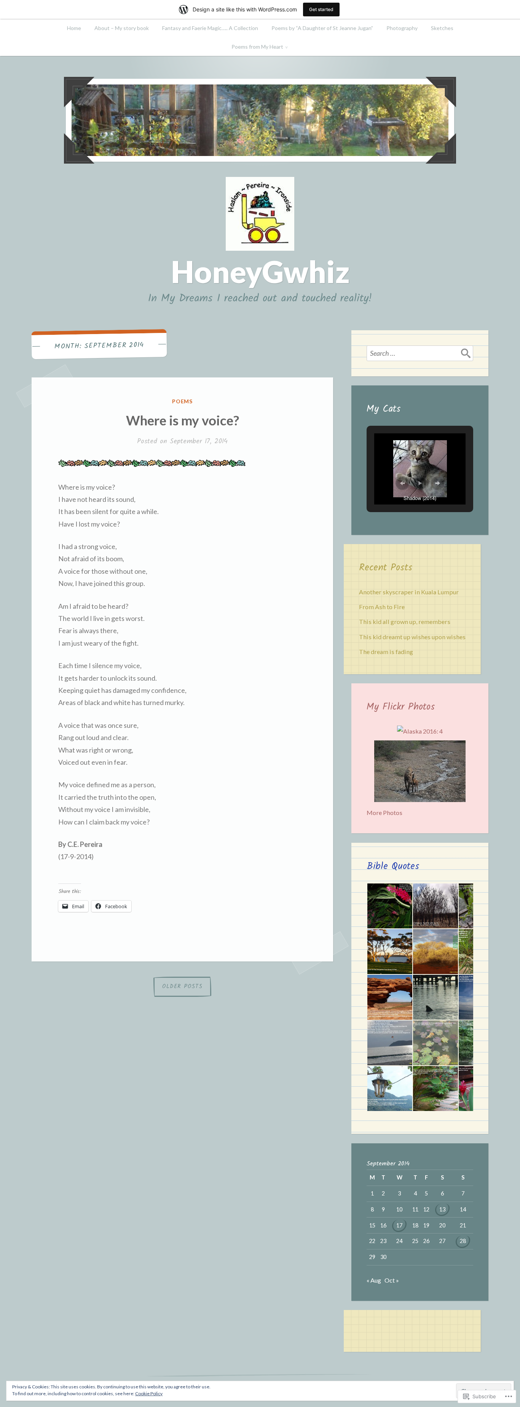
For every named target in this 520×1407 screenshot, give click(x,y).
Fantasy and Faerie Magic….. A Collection (210, 28)
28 (463, 1241)
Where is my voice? (182, 420)
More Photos (384, 812)
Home (74, 28)
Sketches (442, 28)
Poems (182, 401)
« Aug (374, 1280)
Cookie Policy (149, 1393)
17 (399, 1225)
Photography (402, 28)
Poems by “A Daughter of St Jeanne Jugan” (322, 28)
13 (442, 1209)
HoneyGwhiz (260, 271)
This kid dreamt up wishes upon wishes (412, 636)
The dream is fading (386, 651)
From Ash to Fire (382, 606)
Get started (321, 9)
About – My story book (121, 28)
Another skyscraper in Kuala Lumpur (409, 591)
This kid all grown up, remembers (404, 621)
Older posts (182, 986)
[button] (402, 483)
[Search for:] (420, 353)
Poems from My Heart (257, 46)
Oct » (391, 1280)
